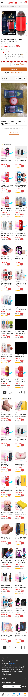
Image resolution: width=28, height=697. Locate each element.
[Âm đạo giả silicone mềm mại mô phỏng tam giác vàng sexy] (21, 456)
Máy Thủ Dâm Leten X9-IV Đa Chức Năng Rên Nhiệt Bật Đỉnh (20, 539)
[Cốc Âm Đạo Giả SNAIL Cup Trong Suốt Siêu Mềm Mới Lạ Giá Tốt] (21, 324)
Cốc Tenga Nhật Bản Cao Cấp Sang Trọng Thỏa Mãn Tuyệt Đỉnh (20, 381)
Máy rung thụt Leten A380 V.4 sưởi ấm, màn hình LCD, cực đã (20, 490)
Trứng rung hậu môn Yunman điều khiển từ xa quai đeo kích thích (21, 637)
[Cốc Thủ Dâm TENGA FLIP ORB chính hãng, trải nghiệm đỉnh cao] (7, 225)
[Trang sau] (23, 392)
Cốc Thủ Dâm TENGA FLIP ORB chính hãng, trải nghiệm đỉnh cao (7, 235)
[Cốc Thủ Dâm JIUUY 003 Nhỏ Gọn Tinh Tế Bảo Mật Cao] (21, 225)
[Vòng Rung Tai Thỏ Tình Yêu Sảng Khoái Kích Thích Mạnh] (21, 554)
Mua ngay (14, 69)
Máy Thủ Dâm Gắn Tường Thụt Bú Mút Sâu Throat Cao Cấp (6, 562)
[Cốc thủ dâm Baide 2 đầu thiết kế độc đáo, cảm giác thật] (14, 23)
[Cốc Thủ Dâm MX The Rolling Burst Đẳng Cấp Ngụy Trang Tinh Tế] (7, 348)
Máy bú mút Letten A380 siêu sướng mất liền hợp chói (20, 514)
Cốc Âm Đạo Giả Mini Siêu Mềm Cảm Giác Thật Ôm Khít (20, 309)
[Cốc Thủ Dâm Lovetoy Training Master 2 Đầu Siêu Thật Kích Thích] (7, 275)
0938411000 (15, 73)
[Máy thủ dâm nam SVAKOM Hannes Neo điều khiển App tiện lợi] (7, 456)
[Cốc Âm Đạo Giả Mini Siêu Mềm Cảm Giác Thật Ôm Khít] (21, 300)
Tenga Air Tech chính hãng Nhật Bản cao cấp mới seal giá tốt (7, 186)
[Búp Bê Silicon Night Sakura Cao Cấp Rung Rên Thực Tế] (7, 627)
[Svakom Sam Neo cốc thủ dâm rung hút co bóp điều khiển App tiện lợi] (21, 152)
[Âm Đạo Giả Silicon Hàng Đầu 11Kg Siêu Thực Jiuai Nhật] (7, 406)
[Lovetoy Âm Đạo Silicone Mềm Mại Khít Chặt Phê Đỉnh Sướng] (21, 250)
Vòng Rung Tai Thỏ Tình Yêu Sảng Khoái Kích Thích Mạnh (20, 562)
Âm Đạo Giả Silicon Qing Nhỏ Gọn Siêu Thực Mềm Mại (6, 333)
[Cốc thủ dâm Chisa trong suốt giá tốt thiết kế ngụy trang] (21, 348)
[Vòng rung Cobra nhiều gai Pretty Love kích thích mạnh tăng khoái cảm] (21, 602)
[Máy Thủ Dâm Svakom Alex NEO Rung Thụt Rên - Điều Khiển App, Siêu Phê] (21, 577)
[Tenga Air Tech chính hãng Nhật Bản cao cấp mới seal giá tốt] (7, 177)
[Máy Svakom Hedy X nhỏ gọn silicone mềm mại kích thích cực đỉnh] (21, 275)
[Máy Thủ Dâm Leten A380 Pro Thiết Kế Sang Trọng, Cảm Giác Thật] (21, 406)
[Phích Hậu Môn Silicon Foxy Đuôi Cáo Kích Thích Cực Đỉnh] (7, 577)
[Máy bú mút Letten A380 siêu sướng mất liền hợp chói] (21, 505)
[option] (14, 23)
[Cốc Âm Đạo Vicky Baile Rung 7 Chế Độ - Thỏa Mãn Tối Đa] (7, 371)
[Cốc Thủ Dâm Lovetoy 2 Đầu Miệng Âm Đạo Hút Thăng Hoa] (21, 177)
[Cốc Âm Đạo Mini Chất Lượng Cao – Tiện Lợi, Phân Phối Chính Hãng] (7, 202)
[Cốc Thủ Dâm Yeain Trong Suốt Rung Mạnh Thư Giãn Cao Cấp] (7, 300)
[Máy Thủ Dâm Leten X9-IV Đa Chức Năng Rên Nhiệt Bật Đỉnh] (21, 529)
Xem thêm (13, 133)
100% (20, 78)
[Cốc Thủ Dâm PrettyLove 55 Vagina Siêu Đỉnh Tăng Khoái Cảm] (7, 250)
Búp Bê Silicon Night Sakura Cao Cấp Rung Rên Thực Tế (6, 637)
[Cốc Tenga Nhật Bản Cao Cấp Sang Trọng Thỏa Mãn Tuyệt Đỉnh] (21, 371)
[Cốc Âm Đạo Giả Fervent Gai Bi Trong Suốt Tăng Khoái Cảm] (21, 202)
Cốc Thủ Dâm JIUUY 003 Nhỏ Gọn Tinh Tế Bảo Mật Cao (20, 235)
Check (23, 686)
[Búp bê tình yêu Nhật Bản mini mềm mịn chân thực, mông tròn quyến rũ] (7, 505)
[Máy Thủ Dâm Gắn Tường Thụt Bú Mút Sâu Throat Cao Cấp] (7, 554)
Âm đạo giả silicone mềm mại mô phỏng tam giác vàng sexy (20, 465)
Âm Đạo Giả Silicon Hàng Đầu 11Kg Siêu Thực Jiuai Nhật (7, 416)
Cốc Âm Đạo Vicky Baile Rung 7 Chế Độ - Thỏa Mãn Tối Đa (7, 381)
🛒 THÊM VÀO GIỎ (19, 64)
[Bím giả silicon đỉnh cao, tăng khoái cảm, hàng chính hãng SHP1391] (7, 529)
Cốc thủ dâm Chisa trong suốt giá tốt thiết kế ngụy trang (20, 356)
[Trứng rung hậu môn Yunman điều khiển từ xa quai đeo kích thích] (21, 627)
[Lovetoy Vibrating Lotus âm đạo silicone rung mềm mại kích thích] (7, 152)
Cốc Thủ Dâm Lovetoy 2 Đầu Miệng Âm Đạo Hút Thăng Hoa (21, 186)
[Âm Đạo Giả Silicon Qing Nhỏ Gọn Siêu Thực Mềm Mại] (7, 324)
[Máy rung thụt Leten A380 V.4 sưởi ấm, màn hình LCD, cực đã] (21, 481)
